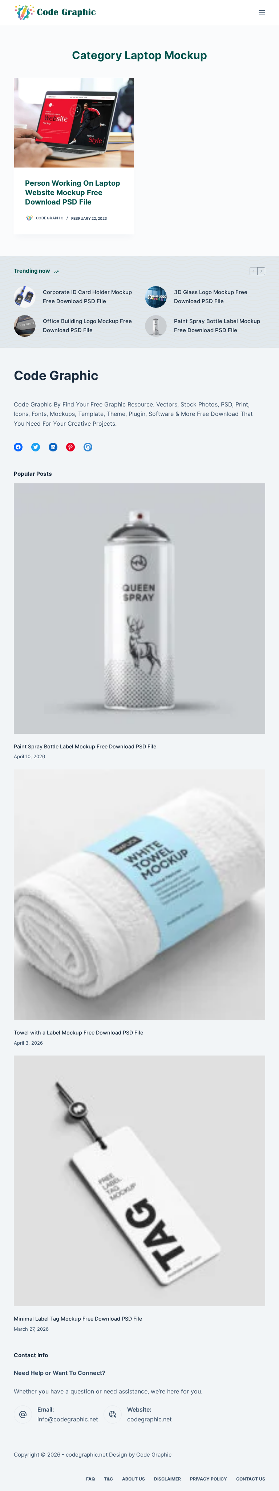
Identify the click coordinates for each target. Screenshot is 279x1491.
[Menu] (262, 12)
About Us (133, 1479)
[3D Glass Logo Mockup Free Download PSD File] (156, 297)
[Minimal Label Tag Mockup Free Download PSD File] (139, 1181)
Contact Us (250, 1479)
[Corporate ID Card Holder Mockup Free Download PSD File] (25, 297)
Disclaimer (167, 1479)
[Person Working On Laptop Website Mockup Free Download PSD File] (74, 123)
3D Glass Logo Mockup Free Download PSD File (210, 297)
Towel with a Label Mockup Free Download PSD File (78, 1032)
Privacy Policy (208, 1479)
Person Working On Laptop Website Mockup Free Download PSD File (72, 192)
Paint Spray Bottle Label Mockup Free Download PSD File (217, 326)
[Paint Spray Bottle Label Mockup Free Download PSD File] (156, 326)
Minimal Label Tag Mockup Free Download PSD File (78, 1319)
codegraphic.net (149, 1419)
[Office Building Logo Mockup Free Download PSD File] (25, 326)
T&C (108, 1479)
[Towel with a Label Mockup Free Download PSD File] (139, 894)
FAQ (90, 1479)
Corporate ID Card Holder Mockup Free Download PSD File (87, 297)
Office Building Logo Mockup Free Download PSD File (87, 326)
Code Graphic (153, 1454)
